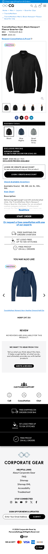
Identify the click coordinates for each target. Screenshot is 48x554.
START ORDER (24, 216)
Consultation (24, 400)
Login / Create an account (24, 174)
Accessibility (24, 488)
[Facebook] (36, 502)
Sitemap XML (24, 484)
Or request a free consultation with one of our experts (24, 223)
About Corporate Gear (24, 472)
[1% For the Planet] (24, 536)
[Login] (35, 6)
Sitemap (24, 480)
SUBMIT (37, 516)
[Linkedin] (16, 502)
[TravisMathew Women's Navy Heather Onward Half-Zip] (24, 284)
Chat (38, 400)
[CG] (8, 5)
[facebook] (17, 118)
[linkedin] (31, 118)
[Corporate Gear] (24, 458)
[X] (31, 502)
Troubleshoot (24, 492)
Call (9, 400)
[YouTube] (21, 502)
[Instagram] (11, 502)
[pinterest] (26, 118)
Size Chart (9, 192)
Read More (24, 210)
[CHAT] (39, 395)
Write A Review (24, 366)
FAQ (24, 476)
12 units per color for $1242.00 (20, 152)
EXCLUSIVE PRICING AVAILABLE (16, 161)
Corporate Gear (26, 529)
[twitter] (22, 118)
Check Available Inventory (17, 182)
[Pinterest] (26, 502)
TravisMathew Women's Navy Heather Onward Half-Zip (24, 310)
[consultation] (24, 395)
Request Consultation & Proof (16, 39)
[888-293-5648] (9, 395)
